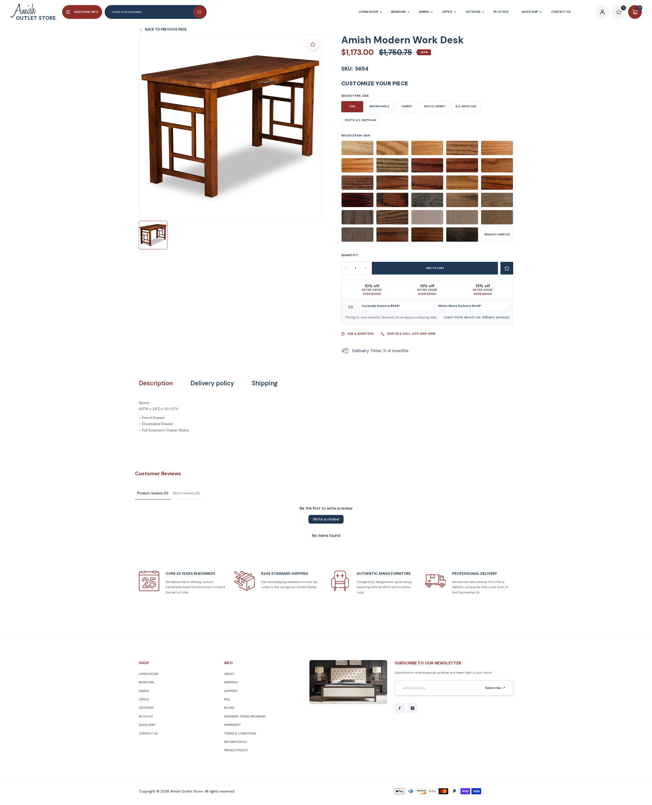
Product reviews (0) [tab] (152, 493)
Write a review (326, 519)
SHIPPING (231, 682)
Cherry (406, 106)
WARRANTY (232, 725)
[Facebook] (400, 708)
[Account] (602, 12)
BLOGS (229, 708)
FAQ (227, 699)
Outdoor (146, 708)
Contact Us (148, 733)
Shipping (265, 383)
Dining (144, 691)
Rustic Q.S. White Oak (360, 120)
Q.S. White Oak (465, 106)
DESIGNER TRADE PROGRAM (244, 716)
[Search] (199, 12)
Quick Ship (147, 725)
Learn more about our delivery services (476, 317)
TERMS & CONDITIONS (240, 733)
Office (144, 699)
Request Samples (497, 234)
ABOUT (229, 674)
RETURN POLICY (235, 742)
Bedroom (146, 682)
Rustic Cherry (434, 106)
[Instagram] (413, 708)
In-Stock (146, 716)
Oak (352, 106)
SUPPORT (231, 691)
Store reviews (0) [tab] (186, 493)
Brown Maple (379, 106)
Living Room (148, 674)
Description (156, 383)
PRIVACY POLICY (236, 750)
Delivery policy (212, 383)
